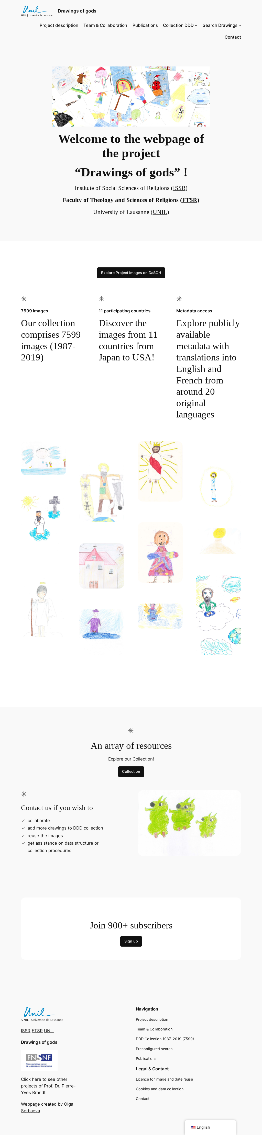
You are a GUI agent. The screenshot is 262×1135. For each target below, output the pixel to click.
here (37, 1079)
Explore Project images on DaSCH (131, 272)
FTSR (189, 200)
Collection (131, 771)
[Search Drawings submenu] (239, 25)
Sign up (131, 941)
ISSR (179, 188)
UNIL (160, 212)
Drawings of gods (77, 11)
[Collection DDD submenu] (196, 25)
